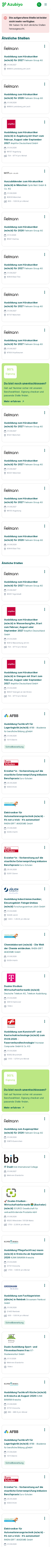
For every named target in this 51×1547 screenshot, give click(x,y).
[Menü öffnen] (45, 4)
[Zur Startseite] (12, 4)
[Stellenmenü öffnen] (44, 46)
